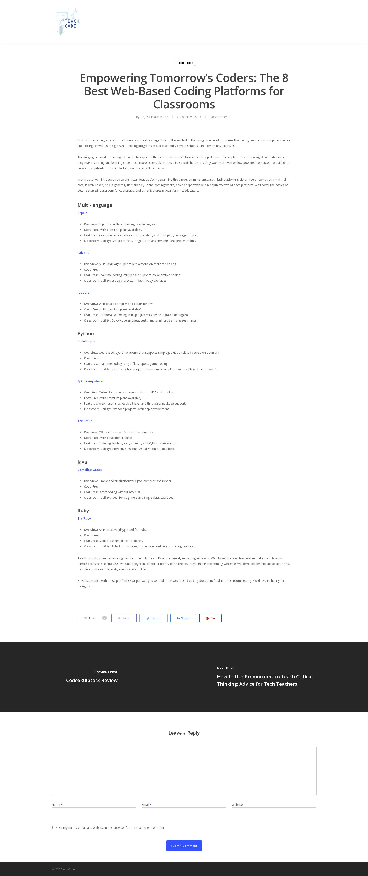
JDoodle (83, 292)
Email (147, 805)
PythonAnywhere (90, 381)
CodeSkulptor (87, 341)
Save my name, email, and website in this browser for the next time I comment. (110, 828)
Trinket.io (85, 421)
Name (57, 805)
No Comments (220, 117)
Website (237, 805)
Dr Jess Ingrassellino (154, 117)
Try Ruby (84, 518)
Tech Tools (185, 63)
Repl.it (82, 213)
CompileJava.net (90, 470)
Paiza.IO (84, 253)
